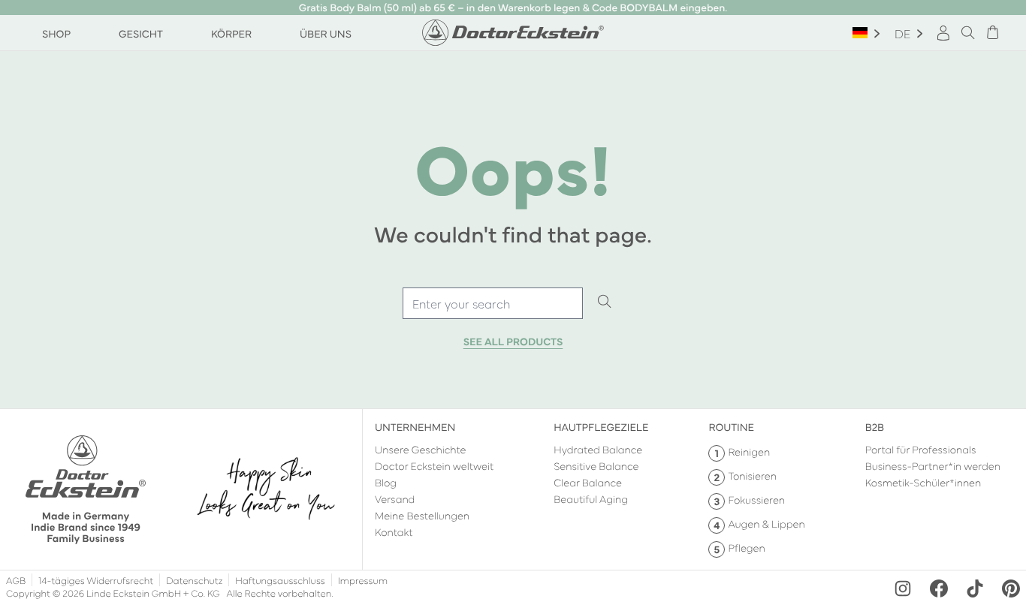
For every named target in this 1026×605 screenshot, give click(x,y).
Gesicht (141, 33)
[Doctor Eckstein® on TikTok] (975, 588)
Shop (56, 33)
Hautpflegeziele (601, 426)
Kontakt (394, 531)
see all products (513, 341)
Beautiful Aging (591, 498)
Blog (386, 482)
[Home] (513, 33)
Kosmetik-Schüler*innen (923, 482)
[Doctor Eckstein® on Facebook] (939, 588)
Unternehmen (415, 426)
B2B (874, 426)
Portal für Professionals (920, 449)
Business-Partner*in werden (932, 465)
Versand (395, 498)
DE (902, 33)
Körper (231, 33)
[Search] (604, 302)
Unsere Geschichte (420, 449)
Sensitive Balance (596, 465)
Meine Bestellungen (422, 515)
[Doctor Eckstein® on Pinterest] (1011, 588)
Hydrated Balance (598, 449)
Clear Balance (588, 482)
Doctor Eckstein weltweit (434, 465)
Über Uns (326, 33)
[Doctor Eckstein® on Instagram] (903, 588)
